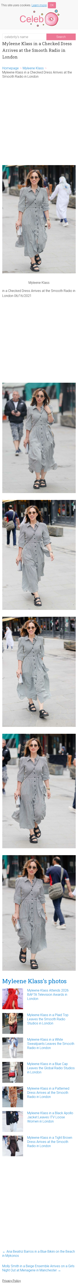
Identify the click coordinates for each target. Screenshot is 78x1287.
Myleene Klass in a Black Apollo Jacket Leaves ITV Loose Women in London (50, 1117)
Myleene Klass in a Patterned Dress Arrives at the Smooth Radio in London (48, 1092)
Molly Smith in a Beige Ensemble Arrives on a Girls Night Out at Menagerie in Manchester (38, 1268)
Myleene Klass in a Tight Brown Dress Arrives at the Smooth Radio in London (49, 1142)
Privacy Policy (11, 1280)
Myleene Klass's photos (34, 981)
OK (52, 5)
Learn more (39, 5)
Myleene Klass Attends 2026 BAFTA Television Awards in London (48, 994)
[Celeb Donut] (39, 10)
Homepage (10, 68)
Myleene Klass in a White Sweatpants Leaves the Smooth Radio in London (50, 1044)
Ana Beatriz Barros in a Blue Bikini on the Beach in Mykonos (38, 1254)
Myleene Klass (33, 68)
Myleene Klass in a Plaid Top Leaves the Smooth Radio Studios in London (47, 1019)
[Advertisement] (39, 122)
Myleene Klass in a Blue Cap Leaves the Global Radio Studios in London (51, 1068)
